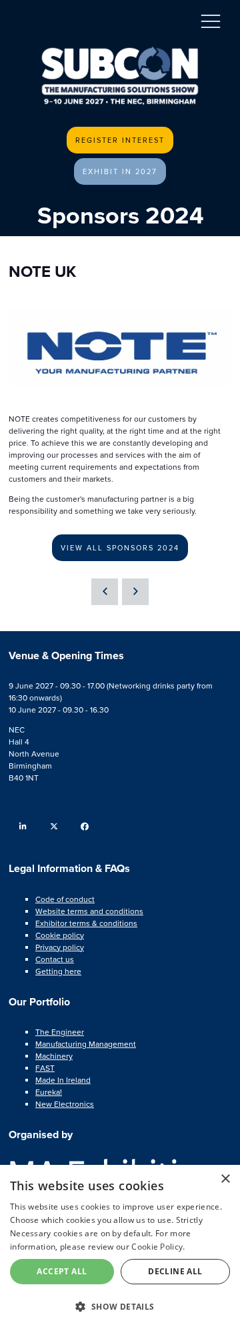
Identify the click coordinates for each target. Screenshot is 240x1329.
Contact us (54, 959)
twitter (53, 826)
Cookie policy (59, 935)
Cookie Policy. (158, 1246)
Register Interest (120, 140)
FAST (45, 1068)
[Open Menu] (211, 21)
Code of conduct (65, 899)
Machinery (54, 1056)
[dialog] (120, 1247)
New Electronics (64, 1104)
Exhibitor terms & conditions (86, 923)
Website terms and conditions (89, 911)
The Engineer (59, 1032)
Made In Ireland (63, 1080)
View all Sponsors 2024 (120, 547)
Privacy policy (59, 947)
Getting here (58, 971)
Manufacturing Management (85, 1044)
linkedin (23, 826)
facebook (84, 826)
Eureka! (48, 1092)
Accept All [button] (62, 1271)
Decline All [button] (175, 1271)
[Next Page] (135, 591)
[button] (120, 1306)
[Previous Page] (104, 591)
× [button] (225, 1179)
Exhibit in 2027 (120, 171)
